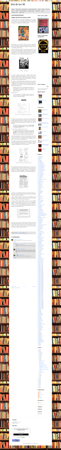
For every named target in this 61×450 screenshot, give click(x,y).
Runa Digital (39, 318)
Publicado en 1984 (40, 271)
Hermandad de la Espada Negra (41, 217)
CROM (39, 189)
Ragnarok (39, 309)
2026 (39, 349)
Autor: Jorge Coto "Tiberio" (41, 169)
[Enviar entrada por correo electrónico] (19, 232)
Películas (39, 256)
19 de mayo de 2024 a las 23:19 (21, 244)
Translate (18, 423)
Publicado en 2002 (40, 287)
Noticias (39, 251)
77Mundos (39, 157)
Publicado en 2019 (40, 302)
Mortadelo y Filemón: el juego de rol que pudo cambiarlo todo (45, 123)
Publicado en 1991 (40, 277)
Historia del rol (18, 233)
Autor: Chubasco (40, 164)
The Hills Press (40, 327)
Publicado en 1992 (40, 278)
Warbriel (15, 239)
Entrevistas (47, 9)
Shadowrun (39, 323)
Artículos (39, 9)
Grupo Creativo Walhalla (41, 215)
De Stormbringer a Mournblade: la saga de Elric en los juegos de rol (45, 145)
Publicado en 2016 (40, 299)
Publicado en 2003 (40, 288)
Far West (39, 208)
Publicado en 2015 (40, 298)
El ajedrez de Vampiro (41, 372)
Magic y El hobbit (44, 100)
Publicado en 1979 (40, 266)
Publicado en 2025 (40, 307)
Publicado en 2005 (40, 290)
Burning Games (40, 183)
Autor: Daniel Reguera (40, 166)
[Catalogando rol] (40, 156)
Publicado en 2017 (40, 300)
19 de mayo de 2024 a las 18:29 (19, 239)
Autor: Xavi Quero (40, 177)
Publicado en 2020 (40, 303)
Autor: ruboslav (40, 175)
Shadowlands (39, 322)
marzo (40, 374)
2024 (39, 351)
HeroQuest (39, 218)
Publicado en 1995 (40, 281)
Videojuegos (39, 334)
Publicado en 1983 (40, 270)
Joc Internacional (40, 225)
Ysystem (39, 344)
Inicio (24, 286)
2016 (39, 385)
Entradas (40, 402)
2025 (39, 350)
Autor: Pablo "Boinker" (40, 173)
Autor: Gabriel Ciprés (40, 167)
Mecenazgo (39, 239)
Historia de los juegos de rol (33, 9)
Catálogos (39, 184)
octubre (40, 354)
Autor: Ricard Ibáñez (40, 174)
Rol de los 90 (18, 4)
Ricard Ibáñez (39, 313)
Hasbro (39, 216)
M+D (39, 236)
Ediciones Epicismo (40, 200)
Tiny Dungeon (39, 329)
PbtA (38, 255)
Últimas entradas (18, 9)
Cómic (39, 188)
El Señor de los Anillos (40, 204)
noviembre (40, 353)
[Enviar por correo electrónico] (21, 232)
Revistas (25, 233)
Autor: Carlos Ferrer (40, 163)
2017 (39, 384)
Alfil (38, 159)
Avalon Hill (39, 178)
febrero (40, 375)
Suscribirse (21, 434)
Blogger (37, 443)
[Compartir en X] (22, 232)
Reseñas (43, 9)
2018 (39, 383)
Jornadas (39, 226)
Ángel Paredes (40, 397)
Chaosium (39, 186)
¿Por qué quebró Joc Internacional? (44, 149)
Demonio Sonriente (40, 196)
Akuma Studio (39, 158)
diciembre (40, 352)
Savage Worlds (39, 320)
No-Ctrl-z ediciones (40, 248)
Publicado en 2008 (40, 292)
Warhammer (39, 338)
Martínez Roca (39, 238)
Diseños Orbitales (40, 198)
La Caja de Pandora (40, 231)
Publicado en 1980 (40, 267)
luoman (31, 443)
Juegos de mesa (40, 228)
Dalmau (39, 195)
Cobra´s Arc (43, 94)
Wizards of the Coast (40, 341)
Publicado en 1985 (40, 272)
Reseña (39, 311)
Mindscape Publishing (40, 240)
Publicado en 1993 (40, 279)
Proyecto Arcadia (40, 259)
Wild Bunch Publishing (40, 340)
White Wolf (39, 339)
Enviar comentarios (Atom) (17, 287)
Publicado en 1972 (40, 261)
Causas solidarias (40, 185)
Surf (39, 395)
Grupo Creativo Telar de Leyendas (42, 214)
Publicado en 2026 (40, 308)
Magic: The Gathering (40, 237)
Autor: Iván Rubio (40, 168)
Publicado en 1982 (40, 269)
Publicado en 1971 (40, 260)
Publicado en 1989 (22, 233)
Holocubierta (39, 220)
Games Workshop (40, 210)
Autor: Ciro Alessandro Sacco (41, 165)
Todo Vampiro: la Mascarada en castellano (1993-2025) (45, 114)
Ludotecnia (39, 235)
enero (39, 376)
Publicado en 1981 (40, 268)
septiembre (40, 355)
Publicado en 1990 (40, 276)
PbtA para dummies (44, 131)
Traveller (39, 330)
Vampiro (39, 333)
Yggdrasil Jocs (39, 342)
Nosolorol (39, 250)
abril (39, 373)
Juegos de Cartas (21, 12)
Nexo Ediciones (40, 247)
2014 (39, 387)
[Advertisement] (23, 279)
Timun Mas (39, 328)
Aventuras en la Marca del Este (41, 179)
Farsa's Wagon (39, 209)
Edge (38, 199)
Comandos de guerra (40, 187)
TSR (38, 331)
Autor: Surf (15, 233)
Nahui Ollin (39, 246)
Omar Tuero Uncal (41, 394)
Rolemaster (39, 317)
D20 (38, 194)
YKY (39, 343)
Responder (15, 241)
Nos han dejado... (40, 249)
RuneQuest (39, 319)
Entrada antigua (34, 286)
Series (39, 321)
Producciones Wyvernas (40, 258)
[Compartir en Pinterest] (24, 232)
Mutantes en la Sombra (40, 245)
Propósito (13, 9)
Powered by (19, 437)
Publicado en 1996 (40, 282)
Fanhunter (39, 207)
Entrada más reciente (14, 286)
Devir (39, 197)
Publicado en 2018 (40, 301)
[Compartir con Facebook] (23, 232)
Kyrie (39, 230)
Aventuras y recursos (15, 12)
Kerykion (39, 229)
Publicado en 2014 (40, 297)
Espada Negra (39, 206)
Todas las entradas (24, 9)
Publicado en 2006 (40, 291)
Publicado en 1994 (40, 280)
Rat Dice (39, 310)
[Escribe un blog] (21, 232)
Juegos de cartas (40, 227)
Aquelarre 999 (40, 371)
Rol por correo (27, 233)
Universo (39, 332)
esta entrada (16, 139)
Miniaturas (39, 241)
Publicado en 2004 (40, 289)
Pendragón (39, 257)
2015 (39, 386)
